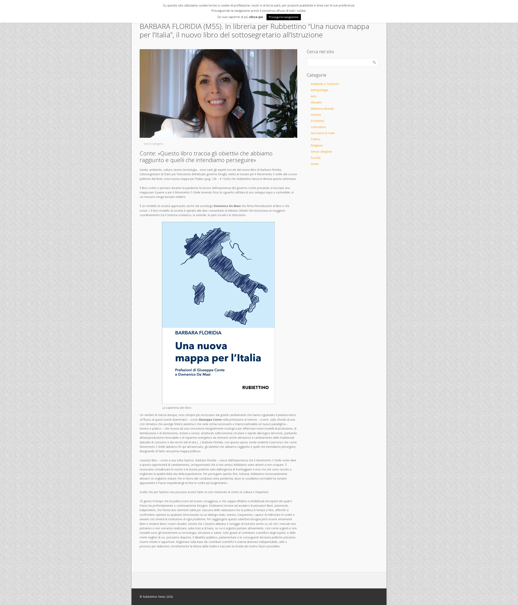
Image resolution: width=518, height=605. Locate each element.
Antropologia (319, 90)
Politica (315, 139)
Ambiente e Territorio (325, 84)
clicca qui (256, 17)
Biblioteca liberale (322, 108)
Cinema (316, 115)
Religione (317, 145)
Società (316, 158)
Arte (313, 96)
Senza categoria (153, 143)
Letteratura (318, 127)
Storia (314, 164)
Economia (317, 121)
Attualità (316, 102)
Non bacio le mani (323, 133)
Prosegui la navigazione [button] (283, 17)
